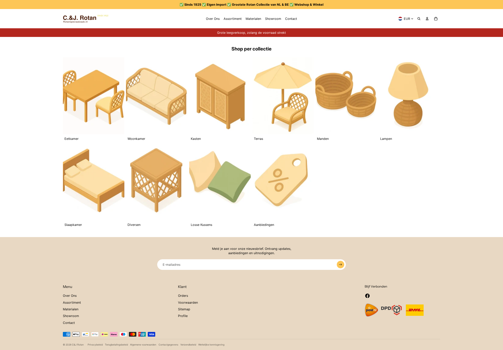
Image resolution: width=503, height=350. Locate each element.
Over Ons (70, 296)
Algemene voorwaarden (143, 344)
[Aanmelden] (340, 264)
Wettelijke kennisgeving (211, 344)
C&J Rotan (78, 344)
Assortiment (72, 302)
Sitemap (184, 309)
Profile (183, 316)
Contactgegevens (168, 344)
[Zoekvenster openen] (419, 18)
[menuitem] (213, 18)
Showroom (71, 316)
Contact (69, 323)
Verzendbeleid (188, 344)
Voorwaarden (188, 302)
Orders (183, 296)
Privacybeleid (95, 344)
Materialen (70, 309)
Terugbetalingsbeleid (116, 344)
